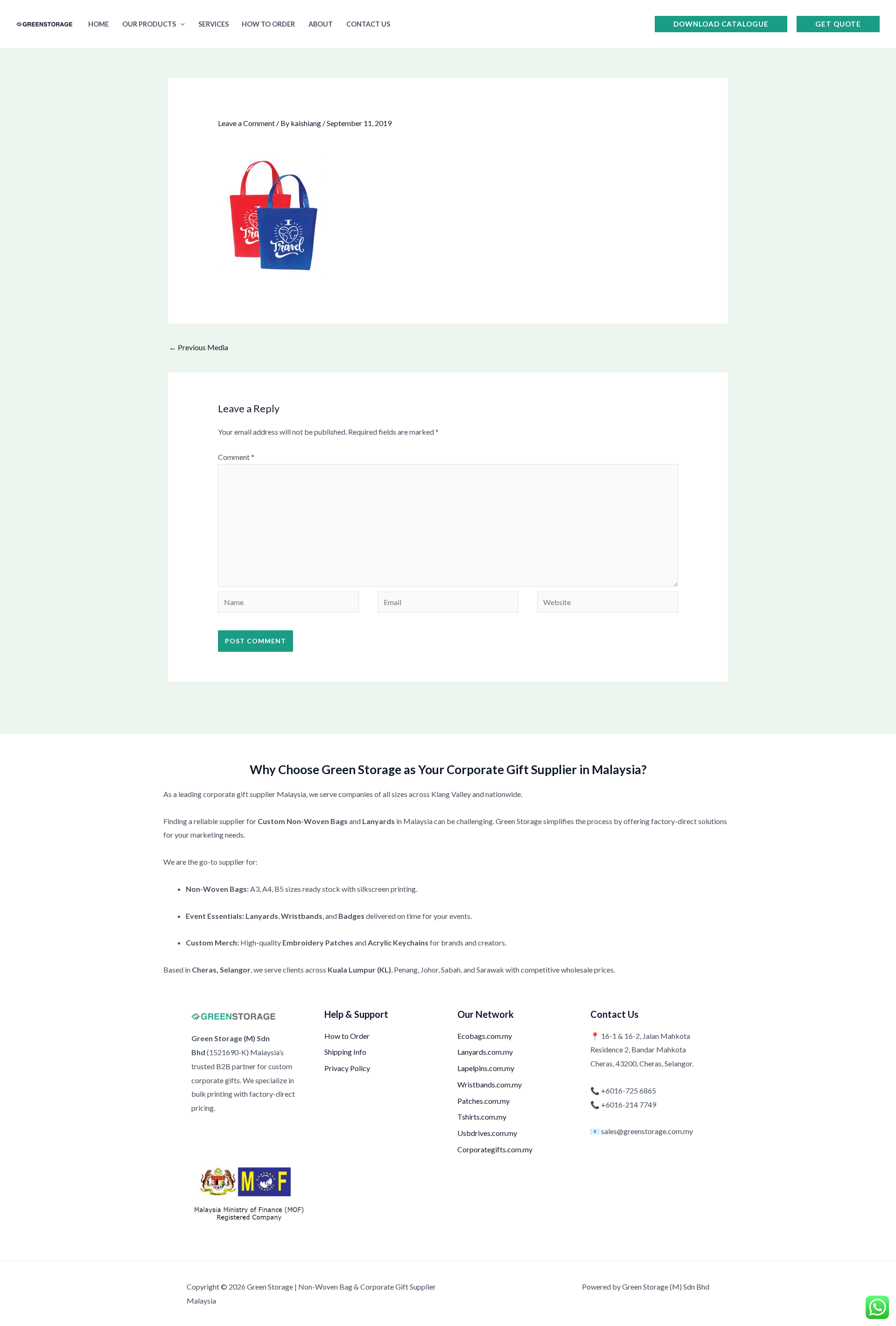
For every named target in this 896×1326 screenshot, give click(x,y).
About (320, 24)
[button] (180, 24)
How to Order (268, 24)
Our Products (149, 24)
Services (213, 24)
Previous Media (198, 347)
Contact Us (368, 24)
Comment (236, 456)
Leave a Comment (246, 123)
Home (98, 24)
